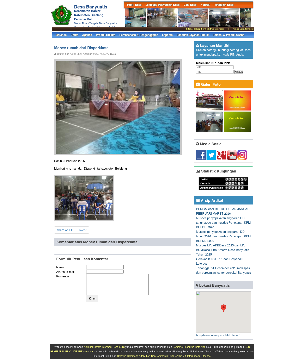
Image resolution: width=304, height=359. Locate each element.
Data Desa (189, 5)
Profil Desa (134, 5)
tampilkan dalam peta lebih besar (217, 335)
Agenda (87, 35)
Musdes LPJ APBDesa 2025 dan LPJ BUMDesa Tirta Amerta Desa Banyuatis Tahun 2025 (222, 249)
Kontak (204, 5)
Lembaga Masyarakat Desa (162, 5)
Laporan (167, 35)
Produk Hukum (105, 35)
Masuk (239, 71)
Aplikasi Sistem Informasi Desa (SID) (104, 346)
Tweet (82, 230)
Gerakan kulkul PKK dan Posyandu (219, 259)
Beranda (61, 35)
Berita (74, 35)
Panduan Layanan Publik (193, 35)
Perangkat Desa (223, 5)
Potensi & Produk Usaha (228, 35)
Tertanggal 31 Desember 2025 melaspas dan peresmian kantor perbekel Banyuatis (223, 270)
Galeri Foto (210, 84)
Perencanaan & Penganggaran (138, 35)
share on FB (65, 230)
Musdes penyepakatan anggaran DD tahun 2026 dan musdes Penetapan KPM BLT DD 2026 (223, 222)
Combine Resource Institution (189, 346)
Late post (202, 263)
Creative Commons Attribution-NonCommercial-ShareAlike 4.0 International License (164, 356)
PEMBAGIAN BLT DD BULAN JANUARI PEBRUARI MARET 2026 (223, 211)
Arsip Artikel (211, 200)
